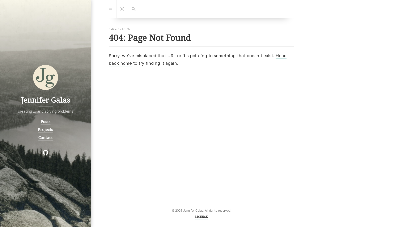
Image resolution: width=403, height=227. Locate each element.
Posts (45, 121)
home (112, 28)
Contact (45, 137)
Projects (45, 129)
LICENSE (201, 217)
